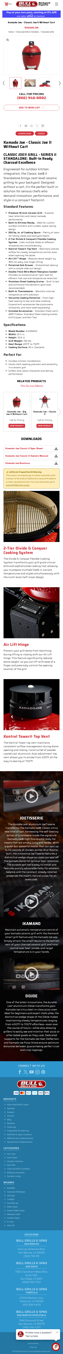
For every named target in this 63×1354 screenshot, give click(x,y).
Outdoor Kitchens (15, 1161)
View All (10, 1225)
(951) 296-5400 (32, 1305)
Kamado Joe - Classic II (44, 413)
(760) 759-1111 (31, 1256)
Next (59, 83)
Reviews (11, 1123)
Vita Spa (11, 1195)
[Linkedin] (42, 126)
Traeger (11, 1199)
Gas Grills (11, 1165)
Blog (9, 1119)
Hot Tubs (11, 1153)
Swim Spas (12, 1157)
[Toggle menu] (56, 4)
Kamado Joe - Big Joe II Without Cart (17, 413)
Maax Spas (12, 1206)
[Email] (26, 126)
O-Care (10, 1221)
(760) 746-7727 (31, 1327)
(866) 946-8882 (31, 98)
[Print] (31, 126)
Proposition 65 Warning (18, 1130)
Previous (3, 83)
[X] (37, 126)
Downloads (24, 133)
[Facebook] (20, 126)
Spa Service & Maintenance (19, 1141)
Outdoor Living (14, 1176)
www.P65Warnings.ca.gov (18, 485)
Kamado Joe (12, 1203)
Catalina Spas (13, 1217)
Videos (41, 133)
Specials (11, 1108)
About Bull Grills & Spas (18, 1104)
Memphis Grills (13, 1214)
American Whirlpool (16, 1191)
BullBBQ (11, 1188)
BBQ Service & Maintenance (20, 1138)
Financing (11, 1127)
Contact (10, 1115)
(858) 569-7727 (31, 1282)
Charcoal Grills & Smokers (18, 1168)
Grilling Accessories (16, 1172)
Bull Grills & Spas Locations (19, 1134)
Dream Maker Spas (16, 1210)
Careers (10, 1112)
